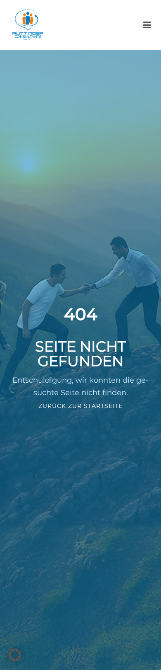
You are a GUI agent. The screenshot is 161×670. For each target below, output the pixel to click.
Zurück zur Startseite (80, 406)
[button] (15, 655)
